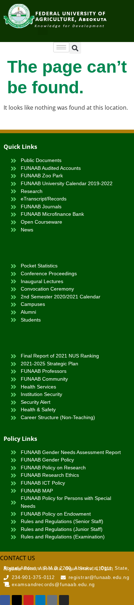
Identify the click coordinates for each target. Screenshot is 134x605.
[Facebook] (5, 600)
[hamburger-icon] (61, 47)
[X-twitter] (17, 600)
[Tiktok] (52, 600)
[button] (43, 29)
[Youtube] (29, 600)
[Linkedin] (40, 600)
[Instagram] (64, 600)
